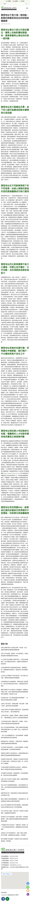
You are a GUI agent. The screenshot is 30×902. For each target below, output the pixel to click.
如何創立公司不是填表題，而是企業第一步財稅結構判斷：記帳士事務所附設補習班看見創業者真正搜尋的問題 (14, 819)
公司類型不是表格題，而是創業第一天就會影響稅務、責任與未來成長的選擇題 (14, 774)
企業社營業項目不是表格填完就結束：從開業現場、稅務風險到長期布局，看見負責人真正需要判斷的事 (14, 670)
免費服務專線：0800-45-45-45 (9, 858)
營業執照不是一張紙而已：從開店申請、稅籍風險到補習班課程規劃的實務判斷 (14, 742)
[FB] (28, 883)
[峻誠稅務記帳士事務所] (9, 8)
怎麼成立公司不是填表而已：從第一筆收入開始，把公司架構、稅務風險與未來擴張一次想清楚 (14, 834)
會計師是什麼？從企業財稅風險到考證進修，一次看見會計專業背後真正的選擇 (14, 699)
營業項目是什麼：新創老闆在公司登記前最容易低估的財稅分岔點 (14, 794)
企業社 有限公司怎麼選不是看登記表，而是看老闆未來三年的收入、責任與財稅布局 (14, 711)
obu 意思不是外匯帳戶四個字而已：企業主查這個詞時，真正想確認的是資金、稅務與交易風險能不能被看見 (14, 662)
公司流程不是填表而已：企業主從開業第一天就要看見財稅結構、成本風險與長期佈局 (14, 748)
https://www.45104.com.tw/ (12, 473)
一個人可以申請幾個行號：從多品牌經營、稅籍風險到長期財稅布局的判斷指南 (14, 736)
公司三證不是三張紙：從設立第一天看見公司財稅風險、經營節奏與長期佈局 (14, 812)
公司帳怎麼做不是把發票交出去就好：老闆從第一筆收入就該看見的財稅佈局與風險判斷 (14, 768)
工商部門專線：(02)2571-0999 (9, 860)
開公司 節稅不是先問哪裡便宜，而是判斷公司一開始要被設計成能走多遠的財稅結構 (14, 800)
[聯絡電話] (28, 894)
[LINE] (28, 887)
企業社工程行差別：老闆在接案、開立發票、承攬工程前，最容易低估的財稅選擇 (14, 705)
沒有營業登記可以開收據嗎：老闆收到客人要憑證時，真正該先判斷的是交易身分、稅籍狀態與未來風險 (14, 684)
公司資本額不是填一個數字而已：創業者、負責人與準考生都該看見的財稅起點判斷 (14, 722)
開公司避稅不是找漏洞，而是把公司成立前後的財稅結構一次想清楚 (14, 840)
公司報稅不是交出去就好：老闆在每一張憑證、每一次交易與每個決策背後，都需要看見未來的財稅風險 (14, 827)
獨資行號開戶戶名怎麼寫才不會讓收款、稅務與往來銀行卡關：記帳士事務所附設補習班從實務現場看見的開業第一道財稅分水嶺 (14, 692)
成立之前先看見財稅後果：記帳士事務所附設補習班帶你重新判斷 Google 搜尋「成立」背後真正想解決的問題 (14, 729)
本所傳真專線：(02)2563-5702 (9, 863)
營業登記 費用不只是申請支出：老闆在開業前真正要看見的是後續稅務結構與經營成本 (14, 754)
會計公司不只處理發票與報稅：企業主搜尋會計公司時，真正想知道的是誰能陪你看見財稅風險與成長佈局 (14, 787)
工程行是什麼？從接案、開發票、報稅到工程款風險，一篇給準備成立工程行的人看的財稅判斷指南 (14, 716)
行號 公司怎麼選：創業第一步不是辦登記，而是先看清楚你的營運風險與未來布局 (14, 655)
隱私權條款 (4, 892)
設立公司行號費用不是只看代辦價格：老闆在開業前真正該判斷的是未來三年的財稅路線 (14, 806)
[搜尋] (26, 4)
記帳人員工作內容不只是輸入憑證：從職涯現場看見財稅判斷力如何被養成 (14, 780)
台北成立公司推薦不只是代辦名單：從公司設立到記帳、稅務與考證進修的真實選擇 (14, 677)
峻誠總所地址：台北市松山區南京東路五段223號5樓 (15, 868)
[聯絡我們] (28, 890)
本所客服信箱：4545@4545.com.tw (11, 865)
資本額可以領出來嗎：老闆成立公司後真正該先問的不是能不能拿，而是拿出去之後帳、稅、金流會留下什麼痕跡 (14, 761)
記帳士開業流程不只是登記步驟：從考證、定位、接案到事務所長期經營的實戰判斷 (14, 649)
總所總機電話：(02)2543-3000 (9, 856)
